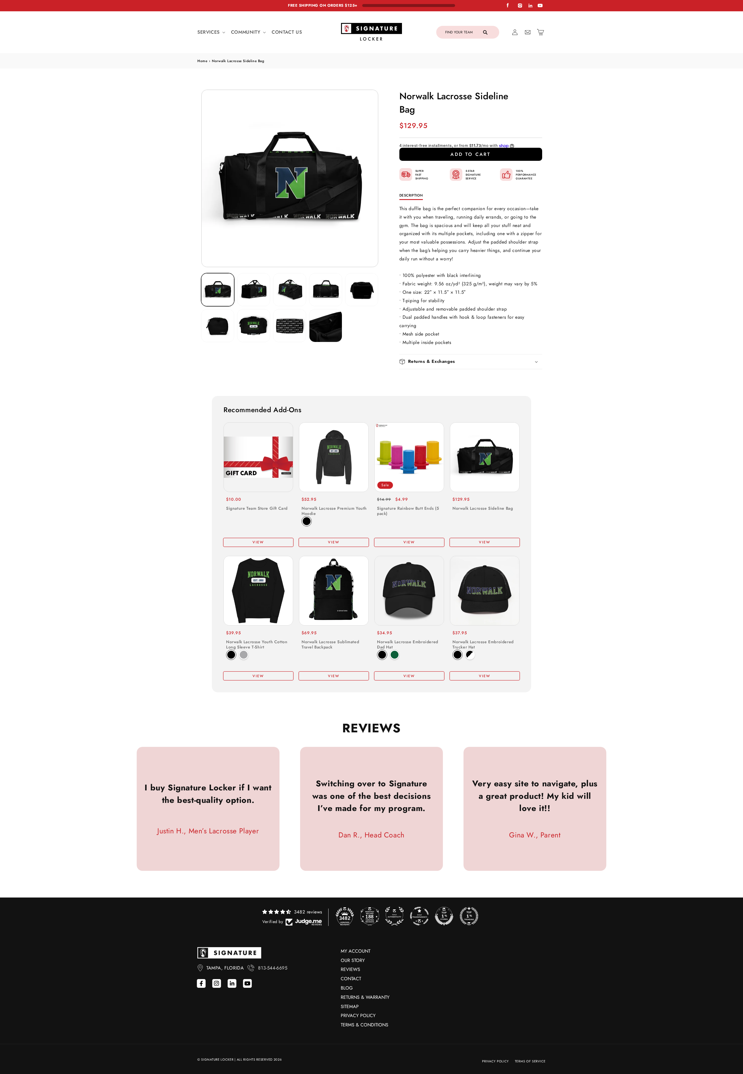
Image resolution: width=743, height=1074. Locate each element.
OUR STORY (353, 960)
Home (202, 61)
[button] (211, 32)
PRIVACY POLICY (358, 1015)
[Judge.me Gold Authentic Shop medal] (394, 916)
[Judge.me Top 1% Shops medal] (444, 916)
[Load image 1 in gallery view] (217, 289)
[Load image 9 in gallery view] (325, 325)
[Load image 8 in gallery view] (289, 325)
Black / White (470, 655)
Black (307, 521)
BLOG (347, 988)
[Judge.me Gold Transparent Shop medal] (419, 916)
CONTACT (351, 978)
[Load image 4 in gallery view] (325, 289)
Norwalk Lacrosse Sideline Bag (482, 508)
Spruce (394, 655)
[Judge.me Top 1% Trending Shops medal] (469, 916)
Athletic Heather (244, 655)
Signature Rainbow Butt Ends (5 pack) (408, 511)
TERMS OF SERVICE (530, 1061)
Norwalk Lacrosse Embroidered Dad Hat (407, 644)
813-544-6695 (272, 968)
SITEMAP (350, 1006)
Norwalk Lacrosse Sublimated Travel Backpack (330, 644)
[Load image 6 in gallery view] (217, 325)
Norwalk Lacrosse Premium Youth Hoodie (334, 511)
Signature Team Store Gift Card (257, 508)
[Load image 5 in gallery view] (361, 289)
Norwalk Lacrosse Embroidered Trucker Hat (483, 644)
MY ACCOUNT (355, 951)
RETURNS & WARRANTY (365, 997)
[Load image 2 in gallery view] (253, 289)
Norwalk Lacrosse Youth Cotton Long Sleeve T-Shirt (256, 644)
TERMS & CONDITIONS (364, 1024)
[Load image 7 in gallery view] (253, 325)
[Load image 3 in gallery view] (289, 289)
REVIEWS (350, 969)
